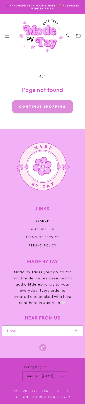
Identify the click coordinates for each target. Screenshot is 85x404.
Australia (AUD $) (40, 376)
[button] (7, 36)
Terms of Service (43, 237)
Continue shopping (42, 106)
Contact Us (42, 229)
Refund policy (42, 245)
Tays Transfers (44, 391)
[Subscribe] (75, 330)
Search (43, 220)
